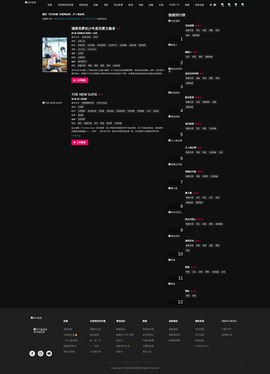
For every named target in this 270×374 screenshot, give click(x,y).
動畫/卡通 (81, 66)
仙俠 (220, 152)
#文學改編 (75, 136)
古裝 (223, 272)
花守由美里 (101, 45)
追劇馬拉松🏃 (123, 346)
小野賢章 (81, 111)
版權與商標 (174, 340)
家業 (187, 267)
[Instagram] (40, 353)
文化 (194, 272)
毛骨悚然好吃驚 (98, 321)
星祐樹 (155, 111)
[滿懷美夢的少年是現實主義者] (54, 55)
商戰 (207, 272)
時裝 (194, 296)
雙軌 (187, 291)
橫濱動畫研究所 (88, 103)
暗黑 (217, 30)
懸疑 (204, 224)
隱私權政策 (174, 335)
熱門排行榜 (148, 329)
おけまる (81, 49)
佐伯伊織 (132, 45)
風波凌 (80, 115)
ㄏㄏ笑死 (94, 346)
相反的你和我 (192, 73)
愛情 (96, 66)
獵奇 (200, 57)
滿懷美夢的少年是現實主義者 (67, 19)
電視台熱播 (69, 351)
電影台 (119, 351)
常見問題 (199, 329)
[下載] (236, 5)
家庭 (200, 272)
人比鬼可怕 (95, 351)
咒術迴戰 (189, 25)
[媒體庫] (229, 5)
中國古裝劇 (148, 340)
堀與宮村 (189, 241)
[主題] (243, 5)
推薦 (65, 321)
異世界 (109, 123)
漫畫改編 (196, 35)
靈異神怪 (199, 202)
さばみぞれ (92, 49)
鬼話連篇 (94, 335)
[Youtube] (49, 353)
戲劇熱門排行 (70, 346)
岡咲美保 (110, 111)
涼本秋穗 (91, 45)
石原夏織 (123, 45)
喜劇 (90, 66)
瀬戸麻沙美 (92, 111)
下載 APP (226, 329)
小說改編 (116, 66)
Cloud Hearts (102, 103)
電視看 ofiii (227, 335)
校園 (102, 66)
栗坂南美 (142, 45)
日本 (211, 198)
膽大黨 (188, 193)
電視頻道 (67, 329)
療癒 (211, 224)
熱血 (187, 35)
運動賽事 (206, 102)
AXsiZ (95, 37)
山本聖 (80, 53)
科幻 (204, 198)
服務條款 (173, 329)
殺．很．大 (95, 340)
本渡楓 (101, 111)
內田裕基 (81, 119)
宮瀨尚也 (81, 45)
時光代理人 (190, 219)
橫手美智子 (82, 61)
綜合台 (119, 340)
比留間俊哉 (120, 111)
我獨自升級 (190, 171)
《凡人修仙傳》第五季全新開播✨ (72, 340)
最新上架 (147, 351)
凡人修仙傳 (190, 147)
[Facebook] (32, 353)
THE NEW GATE (88, 19)
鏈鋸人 (188, 52)
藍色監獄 (189, 97)
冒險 (102, 123)
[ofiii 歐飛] (32, 5)
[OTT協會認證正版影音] (41, 337)
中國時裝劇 (148, 346)
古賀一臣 (81, 41)
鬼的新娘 (189, 124)
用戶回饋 (199, 335)
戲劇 (145, 321)
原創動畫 (219, 224)
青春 (108, 66)
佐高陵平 (81, 57)
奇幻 (96, 123)
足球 (198, 102)
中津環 (80, 107)
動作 (80, 123)
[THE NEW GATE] (54, 119)
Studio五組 (86, 37)
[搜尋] (223, 5)
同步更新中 (148, 335)
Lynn (149, 111)
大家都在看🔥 (70, 335)
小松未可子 (113, 45)
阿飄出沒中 (95, 329)
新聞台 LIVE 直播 (124, 335)
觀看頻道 (120, 329)
